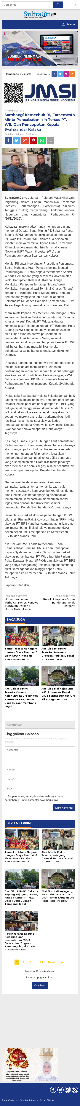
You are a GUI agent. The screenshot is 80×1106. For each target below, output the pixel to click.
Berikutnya (56, 962)
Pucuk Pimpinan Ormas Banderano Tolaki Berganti (59, 601)
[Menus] (76, 4)
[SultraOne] (40, 14)
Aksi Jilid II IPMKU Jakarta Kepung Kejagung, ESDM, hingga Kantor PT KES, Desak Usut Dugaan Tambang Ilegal (21, 897)
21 (41, 962)
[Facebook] (54, 74)
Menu (70, 24)
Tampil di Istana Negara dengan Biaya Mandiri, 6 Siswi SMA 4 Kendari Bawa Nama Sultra (21, 856)
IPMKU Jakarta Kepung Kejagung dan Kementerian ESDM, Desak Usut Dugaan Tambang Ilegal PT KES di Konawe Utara (20, 941)
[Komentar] (50, 140)
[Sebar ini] (8, 140)
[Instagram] (66, 74)
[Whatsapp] (42, 140)
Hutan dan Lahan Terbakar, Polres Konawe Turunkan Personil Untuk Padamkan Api (22, 602)
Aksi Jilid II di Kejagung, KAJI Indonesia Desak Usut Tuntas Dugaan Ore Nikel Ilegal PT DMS (57, 896)
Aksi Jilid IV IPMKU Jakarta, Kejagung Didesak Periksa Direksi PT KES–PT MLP (57, 856)
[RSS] (72, 74)
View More (40, 985)
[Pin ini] (33, 140)
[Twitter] (60, 74)
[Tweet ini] (16, 140)
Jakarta (20, 134)
